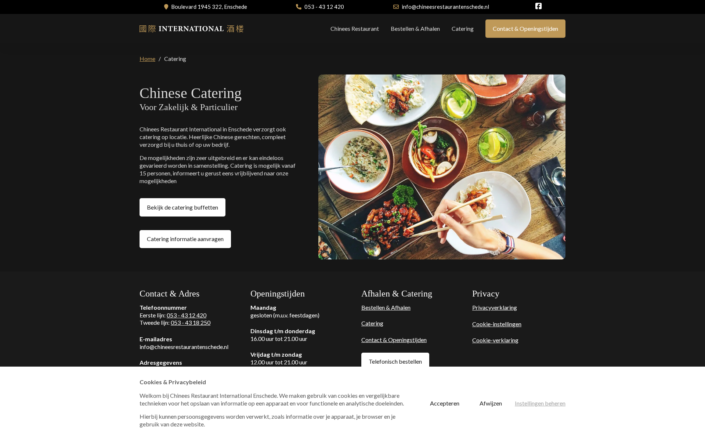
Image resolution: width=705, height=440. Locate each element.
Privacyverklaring (494, 307)
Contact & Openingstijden (525, 28)
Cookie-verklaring (495, 340)
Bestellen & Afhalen (415, 28)
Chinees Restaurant (354, 28)
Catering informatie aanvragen (185, 238)
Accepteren (444, 403)
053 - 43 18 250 (190, 322)
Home (147, 58)
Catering (463, 28)
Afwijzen (491, 403)
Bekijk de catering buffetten (182, 207)
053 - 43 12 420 (186, 315)
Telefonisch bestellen (395, 361)
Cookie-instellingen (496, 323)
